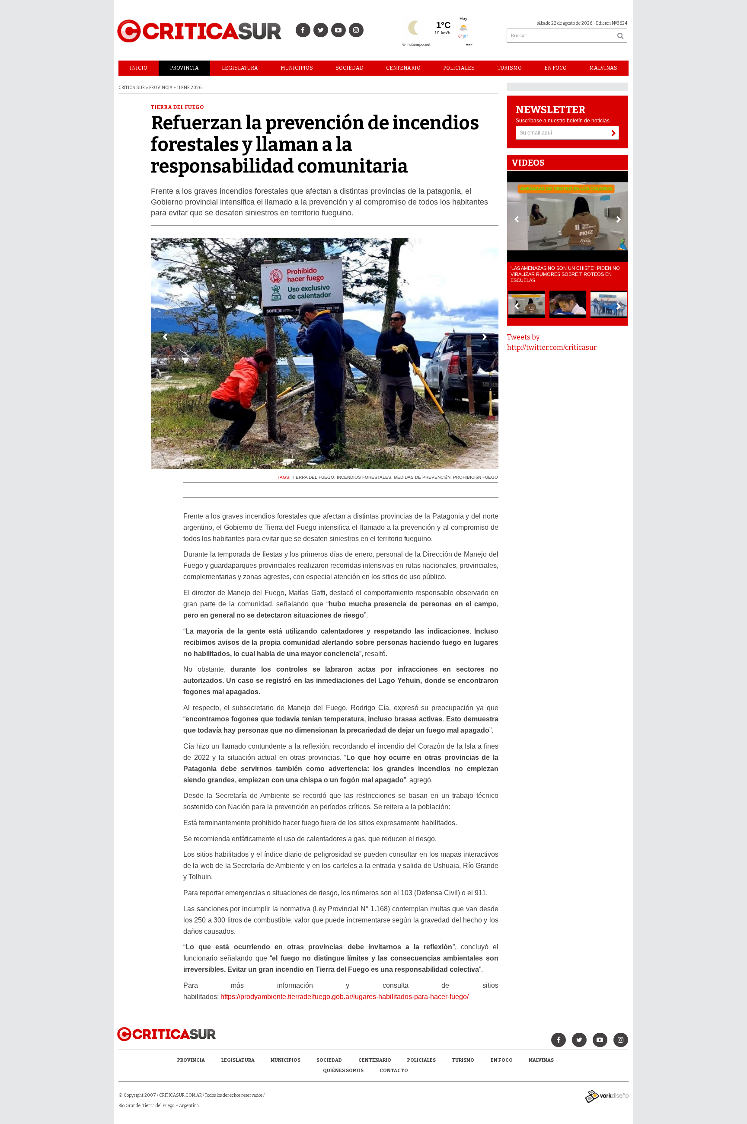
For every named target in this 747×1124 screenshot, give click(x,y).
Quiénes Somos (343, 1070)
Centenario (403, 68)
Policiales (459, 68)
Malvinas (603, 68)
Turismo (510, 68)
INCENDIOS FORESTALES (364, 477)
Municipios (297, 68)
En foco (555, 68)
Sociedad (349, 68)
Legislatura (240, 68)
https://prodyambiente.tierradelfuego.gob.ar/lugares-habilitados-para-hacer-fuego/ (344, 996)
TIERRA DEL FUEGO (313, 477)
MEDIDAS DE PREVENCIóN (422, 477)
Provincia (184, 68)
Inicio (138, 68)
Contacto (394, 1070)
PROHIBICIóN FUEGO (475, 477)
